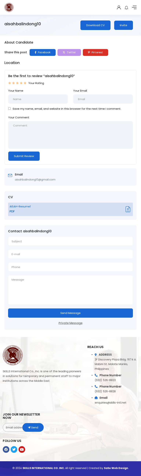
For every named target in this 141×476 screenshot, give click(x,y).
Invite (123, 25)
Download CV (95, 25)
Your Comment (18, 117)
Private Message (70, 323)
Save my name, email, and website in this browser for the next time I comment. (67, 109)
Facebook (43, 52)
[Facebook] (6, 449)
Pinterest (97, 52)
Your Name (15, 91)
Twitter (71, 52)
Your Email (80, 91)
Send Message (70, 313)
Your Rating (36, 83)
